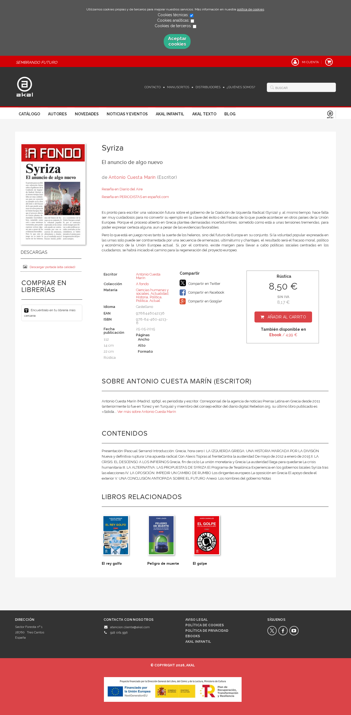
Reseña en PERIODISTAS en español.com (135, 197)
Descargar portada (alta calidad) (52, 267)
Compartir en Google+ (204, 301)
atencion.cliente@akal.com (130, 627)
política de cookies (250, 9)
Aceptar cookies (177, 41)
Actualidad (159, 293)
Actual (154, 301)
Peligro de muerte (163, 563)
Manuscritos (178, 87)
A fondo (142, 284)
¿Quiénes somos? (241, 87)
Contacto (153, 87)
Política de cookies (204, 625)
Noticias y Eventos (127, 114)
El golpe (200, 563)
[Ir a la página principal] (24, 86)
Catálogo (29, 114)
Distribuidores (208, 87)
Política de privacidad (206, 631)
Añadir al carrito (287, 317)
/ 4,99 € (283, 335)
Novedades (87, 114)
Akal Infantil (170, 114)
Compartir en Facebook (205, 292)
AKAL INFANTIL (198, 642)
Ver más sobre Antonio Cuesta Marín (146, 412)
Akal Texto (204, 114)
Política (156, 297)
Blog (230, 114)
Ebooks (192, 636)
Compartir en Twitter (204, 284)
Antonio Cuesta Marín (132, 177)
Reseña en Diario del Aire (122, 189)
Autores (57, 114)
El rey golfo (112, 563)
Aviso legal (196, 620)
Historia (142, 297)
